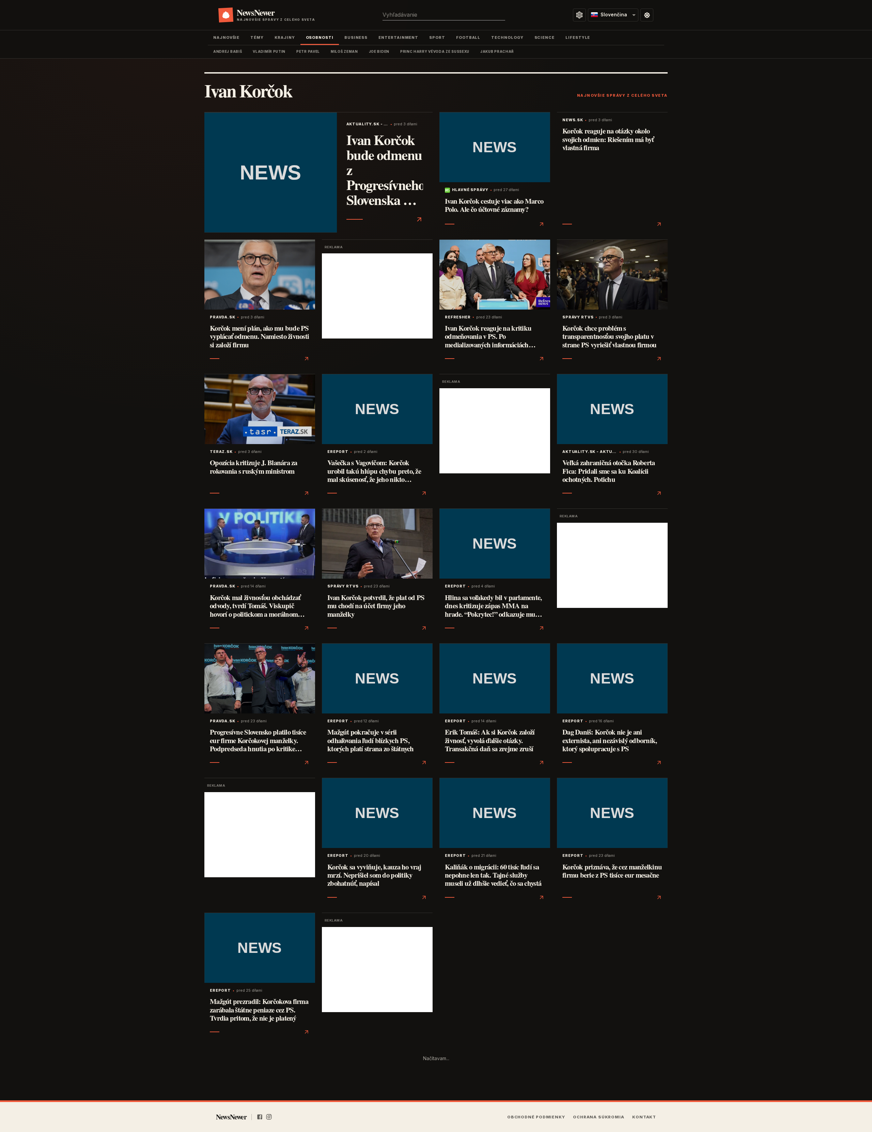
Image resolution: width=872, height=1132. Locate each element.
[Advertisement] (377, 296)
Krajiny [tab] (285, 37)
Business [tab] (356, 37)
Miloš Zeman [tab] (344, 51)
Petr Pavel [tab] (308, 51)
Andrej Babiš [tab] (227, 51)
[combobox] (444, 15)
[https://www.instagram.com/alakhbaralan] (269, 1117)
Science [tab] (544, 37)
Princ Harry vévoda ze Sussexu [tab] (434, 51)
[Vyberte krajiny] (579, 15)
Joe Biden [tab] (379, 51)
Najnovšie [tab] (226, 37)
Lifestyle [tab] (577, 37)
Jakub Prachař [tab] (497, 51)
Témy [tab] (257, 37)
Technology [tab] (507, 37)
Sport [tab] (437, 37)
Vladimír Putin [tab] (269, 51)
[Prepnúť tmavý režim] (646, 15)
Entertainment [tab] (398, 37)
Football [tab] (468, 37)
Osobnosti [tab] (319, 37)
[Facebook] (259, 1117)
